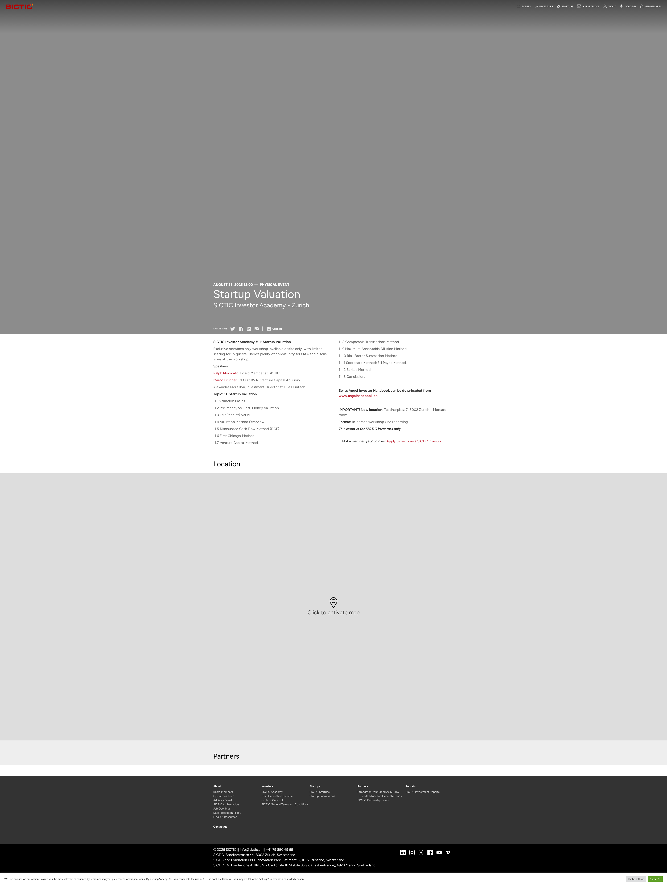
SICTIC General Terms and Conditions (284, 804)
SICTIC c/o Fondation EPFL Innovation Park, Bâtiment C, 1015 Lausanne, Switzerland (278, 860)
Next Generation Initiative (277, 796)
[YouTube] (439, 852)
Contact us (220, 826)
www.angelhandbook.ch (358, 396)
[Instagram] (412, 852)
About (217, 786)
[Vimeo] (448, 852)
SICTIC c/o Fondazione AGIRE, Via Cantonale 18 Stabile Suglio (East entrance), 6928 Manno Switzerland (294, 865)
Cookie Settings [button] (636, 879)
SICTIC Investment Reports (422, 792)
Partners (362, 786)
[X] (421, 852)
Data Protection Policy (227, 812)
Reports (410, 786)
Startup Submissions (322, 796)
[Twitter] (233, 328)
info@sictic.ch (251, 849)
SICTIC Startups (320, 792)
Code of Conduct (272, 800)
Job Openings (221, 808)
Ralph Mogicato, (226, 373)
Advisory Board (222, 800)
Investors (267, 786)
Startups (315, 786)
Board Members (223, 792)
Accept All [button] (655, 879)
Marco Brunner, (225, 380)
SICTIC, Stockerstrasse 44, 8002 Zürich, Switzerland (254, 855)
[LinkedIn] (249, 328)
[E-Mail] (256, 328)
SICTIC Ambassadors (226, 804)
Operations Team (223, 796)
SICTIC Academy (272, 792)
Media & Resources (225, 817)
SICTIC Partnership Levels (373, 800)
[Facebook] (241, 328)
